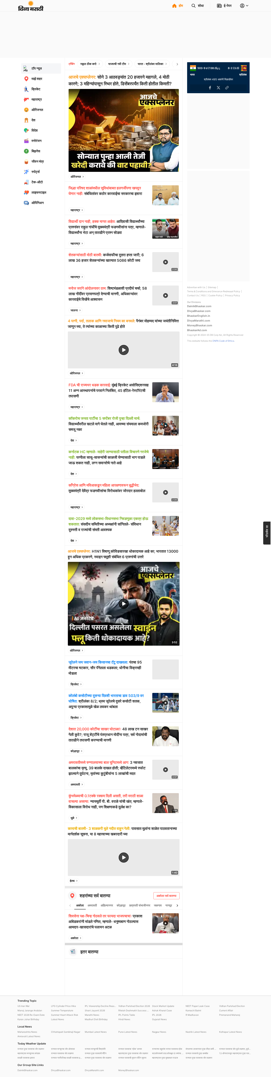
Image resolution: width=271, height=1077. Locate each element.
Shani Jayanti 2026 (95, 1010)
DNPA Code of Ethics (223, 340)
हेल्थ (72, 881)
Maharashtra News (27, 1031)
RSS (203, 295)
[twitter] (166, 176)
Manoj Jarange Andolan (30, 1010)
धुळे (72, 818)
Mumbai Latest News (96, 1031)
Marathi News (92, 1015)
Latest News (57, 1019)
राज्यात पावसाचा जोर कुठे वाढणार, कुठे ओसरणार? (235, 1048)
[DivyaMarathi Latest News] (31, 9)
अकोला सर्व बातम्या (166, 896)
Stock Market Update (163, 1006)
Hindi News (124, 1019)
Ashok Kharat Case (162, 1010)
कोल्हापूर (75, 751)
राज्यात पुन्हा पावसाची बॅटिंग (95, 1053)
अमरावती (75, 784)
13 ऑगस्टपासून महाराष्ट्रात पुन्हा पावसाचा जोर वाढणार (235, 1053)
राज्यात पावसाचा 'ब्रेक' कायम (130, 1048)
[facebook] (157, 176)
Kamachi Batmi (193, 1010)
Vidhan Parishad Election (232, 1006)
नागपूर (168, 905)
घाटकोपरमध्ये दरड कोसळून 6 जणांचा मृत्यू (168, 1053)
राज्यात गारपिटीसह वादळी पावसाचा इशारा (67, 1057)
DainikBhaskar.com (199, 306)
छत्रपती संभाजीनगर (139, 905)
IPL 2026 (156, 1015)
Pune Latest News (127, 1031)
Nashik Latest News (196, 1031)
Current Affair (226, 1010)
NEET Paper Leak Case (198, 1006)
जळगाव (158, 905)
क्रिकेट (75, 684)
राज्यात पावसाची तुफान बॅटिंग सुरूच (132, 1057)
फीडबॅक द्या (267, 531)
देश (72, 440)
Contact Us (193, 295)
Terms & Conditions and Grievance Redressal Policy (213, 291)
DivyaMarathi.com (198, 320)
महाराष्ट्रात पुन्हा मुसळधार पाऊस (165, 1057)
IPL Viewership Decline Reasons (101, 1006)
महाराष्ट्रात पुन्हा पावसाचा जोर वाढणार (133, 1053)
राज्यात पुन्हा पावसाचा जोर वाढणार (31, 1048)
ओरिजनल (76, 176)
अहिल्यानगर (107, 905)
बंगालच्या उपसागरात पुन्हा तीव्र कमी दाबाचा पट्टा (201, 1048)
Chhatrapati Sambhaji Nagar (65, 1031)
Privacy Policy (232, 295)
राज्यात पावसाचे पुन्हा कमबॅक (197, 1053)
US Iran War (23, 1006)
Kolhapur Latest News (230, 1031)
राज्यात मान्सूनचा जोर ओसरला (63, 1048)
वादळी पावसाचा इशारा (26, 1057)
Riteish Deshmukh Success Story (134, 1010)
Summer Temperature (62, 1010)
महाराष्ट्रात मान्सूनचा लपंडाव (29, 1053)
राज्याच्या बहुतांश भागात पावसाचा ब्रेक (167, 1048)
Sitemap (212, 287)
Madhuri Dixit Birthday (96, 1019)
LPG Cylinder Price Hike (63, 1006)
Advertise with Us (196, 287)
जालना (74, 310)
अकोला (80, 905)
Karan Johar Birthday (28, 1019)
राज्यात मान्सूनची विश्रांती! (95, 1048)
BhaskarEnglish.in (198, 315)
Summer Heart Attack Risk (64, 1015)
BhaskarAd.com (197, 330)
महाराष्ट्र (75, 210)
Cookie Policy (215, 295)
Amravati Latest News (29, 1036)
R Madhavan (192, 1015)
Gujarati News (159, 1019)
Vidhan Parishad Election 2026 (134, 1006)
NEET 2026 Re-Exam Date (31, 1015)
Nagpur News (159, 1031)
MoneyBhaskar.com (199, 325)
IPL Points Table (126, 1015)
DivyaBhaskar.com (199, 310)
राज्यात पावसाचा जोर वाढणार (62, 1053)
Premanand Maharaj (229, 1015)
